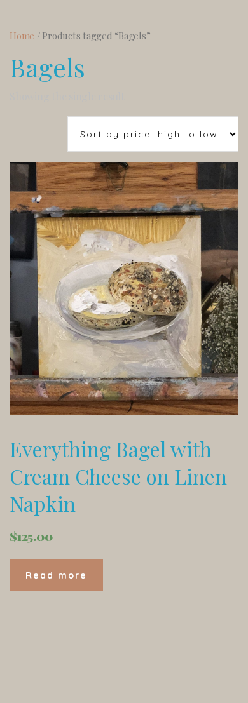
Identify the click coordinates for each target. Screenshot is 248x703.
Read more (56, 575)
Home (22, 35)
